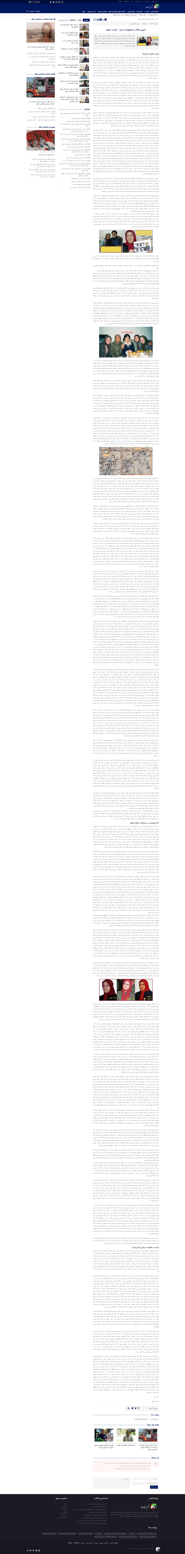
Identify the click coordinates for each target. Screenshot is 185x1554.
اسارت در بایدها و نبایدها (81, 155)
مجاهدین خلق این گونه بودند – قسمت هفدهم (41, 120)
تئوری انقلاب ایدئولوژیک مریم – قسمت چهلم (126, 29)
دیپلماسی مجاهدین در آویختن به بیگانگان (116, 1534)
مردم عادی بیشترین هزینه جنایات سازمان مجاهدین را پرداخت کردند (43, 176)
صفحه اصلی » (142, 15)
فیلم (83, 11)
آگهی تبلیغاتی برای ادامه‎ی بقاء (79, 118)
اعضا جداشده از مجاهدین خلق (42, 19)
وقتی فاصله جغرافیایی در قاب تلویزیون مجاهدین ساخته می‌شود (90, 1509)
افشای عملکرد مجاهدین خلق (45, 74)
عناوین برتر (99, 1534)
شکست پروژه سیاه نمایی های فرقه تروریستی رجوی (69, 90)
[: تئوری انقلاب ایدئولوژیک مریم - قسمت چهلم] (95, 19)
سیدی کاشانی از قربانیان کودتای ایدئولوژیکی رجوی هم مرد (74, 114)
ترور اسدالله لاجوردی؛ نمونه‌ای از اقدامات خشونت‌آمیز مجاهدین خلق (43, 160)
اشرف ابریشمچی (63, 1517)
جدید (79, 20)
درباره (96, 1543)
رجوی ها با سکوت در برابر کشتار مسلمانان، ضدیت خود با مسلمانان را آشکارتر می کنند (74, 140)
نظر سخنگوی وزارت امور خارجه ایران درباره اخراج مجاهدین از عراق (74, 175)
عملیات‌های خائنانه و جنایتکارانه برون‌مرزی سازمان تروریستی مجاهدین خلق (43, 166)
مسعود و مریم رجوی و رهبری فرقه (129, 1537)
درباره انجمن (154, 1)
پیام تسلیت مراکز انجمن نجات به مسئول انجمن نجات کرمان (74, 170)
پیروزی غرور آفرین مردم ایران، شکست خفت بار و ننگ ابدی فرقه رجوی (74, 135)
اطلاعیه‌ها (64, 1506)
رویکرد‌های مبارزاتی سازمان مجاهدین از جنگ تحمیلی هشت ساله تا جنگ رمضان (42, 171)
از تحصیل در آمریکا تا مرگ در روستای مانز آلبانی (40, 54)
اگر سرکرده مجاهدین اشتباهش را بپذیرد (96, 1504)
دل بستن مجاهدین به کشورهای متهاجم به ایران (68, 74)
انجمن (147, 11)
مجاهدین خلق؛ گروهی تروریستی (68, 1534)
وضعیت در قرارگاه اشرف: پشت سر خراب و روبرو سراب (92, 1521)
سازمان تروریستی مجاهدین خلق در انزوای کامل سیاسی (68, 66)
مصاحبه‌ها (64, 1508)
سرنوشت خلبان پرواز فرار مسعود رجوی (43, 62)
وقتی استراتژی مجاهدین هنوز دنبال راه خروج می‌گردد (104, 1446)
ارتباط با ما (146, 1)
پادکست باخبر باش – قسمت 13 (79, 187)
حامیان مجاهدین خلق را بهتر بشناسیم (77, 147)
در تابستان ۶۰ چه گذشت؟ (46, 155)
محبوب (86, 20)
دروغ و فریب (155, 1419)
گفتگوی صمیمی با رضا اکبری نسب (69, 50)
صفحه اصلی (154, 11)
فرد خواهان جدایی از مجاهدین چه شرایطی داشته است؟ (68, 58)
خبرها (65, 1504)
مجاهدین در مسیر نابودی (50, 1534)
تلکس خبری (138, 1)
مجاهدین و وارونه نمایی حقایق (148, 1537)
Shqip (120, 1)
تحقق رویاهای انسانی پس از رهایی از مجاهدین (69, 34)
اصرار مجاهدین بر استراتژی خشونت (147, 1534)
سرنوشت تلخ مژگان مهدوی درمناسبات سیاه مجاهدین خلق (41, 48)
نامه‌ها (65, 1511)
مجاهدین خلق (102, 11)
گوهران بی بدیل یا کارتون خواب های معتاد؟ (95, 1515)
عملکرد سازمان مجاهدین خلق (146, 19)
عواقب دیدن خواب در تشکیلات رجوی (43, 117)
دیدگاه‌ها (72, 20)
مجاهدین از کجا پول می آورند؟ (79, 182)
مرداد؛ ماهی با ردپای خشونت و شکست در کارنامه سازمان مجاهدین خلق (148, 1447)
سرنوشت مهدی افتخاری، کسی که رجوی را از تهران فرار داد (42, 58)
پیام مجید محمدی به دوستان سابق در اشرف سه (69, 82)
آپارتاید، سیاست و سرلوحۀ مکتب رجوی (77, 158)
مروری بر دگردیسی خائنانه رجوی (98, 1512)
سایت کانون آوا (135, 24)
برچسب (132, 1534)
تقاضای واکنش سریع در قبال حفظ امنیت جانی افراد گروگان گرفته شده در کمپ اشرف (74, 165)
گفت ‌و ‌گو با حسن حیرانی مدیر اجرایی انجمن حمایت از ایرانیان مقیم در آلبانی (75, 130)
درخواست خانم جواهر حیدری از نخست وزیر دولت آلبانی (74, 125)
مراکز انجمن (131, 11)
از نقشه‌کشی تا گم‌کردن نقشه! (126, 1445)
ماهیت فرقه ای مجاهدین (141, 1419)
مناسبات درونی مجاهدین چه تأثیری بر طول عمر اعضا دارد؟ (91, 1523)
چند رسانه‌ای (91, 11)
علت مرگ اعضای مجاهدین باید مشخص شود (95, 1518)
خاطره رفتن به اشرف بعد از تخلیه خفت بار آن (75, 161)
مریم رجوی (64, 1515)
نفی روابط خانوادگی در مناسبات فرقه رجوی (106, 1537)
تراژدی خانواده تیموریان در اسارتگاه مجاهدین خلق (42, 66)
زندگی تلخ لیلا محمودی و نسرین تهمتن (77, 121)
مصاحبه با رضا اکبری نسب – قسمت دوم (69, 42)
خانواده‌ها (139, 11)
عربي (132, 1)
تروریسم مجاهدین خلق (47, 127)
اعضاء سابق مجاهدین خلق (117, 11)
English (126, 1)
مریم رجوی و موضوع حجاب (80, 184)
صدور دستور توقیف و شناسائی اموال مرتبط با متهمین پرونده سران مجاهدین (69, 99)
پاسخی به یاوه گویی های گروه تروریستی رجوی (75, 144)
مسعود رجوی (63, 1513)
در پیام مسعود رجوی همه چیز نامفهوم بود (69, 25)
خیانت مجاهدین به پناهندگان (80, 179)
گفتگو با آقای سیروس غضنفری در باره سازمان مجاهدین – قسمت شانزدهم (75, 151)
